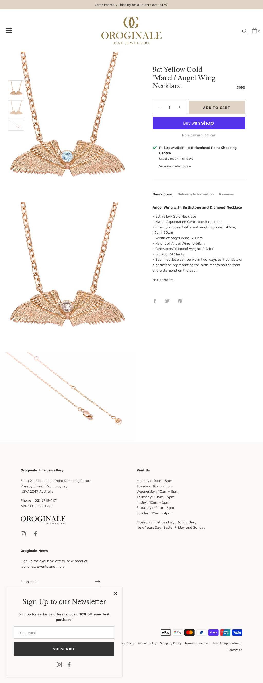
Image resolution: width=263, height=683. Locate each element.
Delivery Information (195, 194)
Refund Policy (147, 643)
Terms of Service (196, 643)
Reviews (226, 194)
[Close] (115, 593)
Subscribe (64, 649)
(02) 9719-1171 (45, 500)
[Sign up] (97, 581)
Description (162, 194)
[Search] (244, 31)
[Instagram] (59, 664)
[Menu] (9, 30)
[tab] (165, 194)
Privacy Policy (124, 643)
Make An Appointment (226, 643)
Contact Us (235, 649)
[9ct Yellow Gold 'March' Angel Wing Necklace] (16, 89)
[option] (16, 90)
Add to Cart (216, 107)
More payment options (198, 135)
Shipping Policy (170, 643)
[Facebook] (69, 664)
